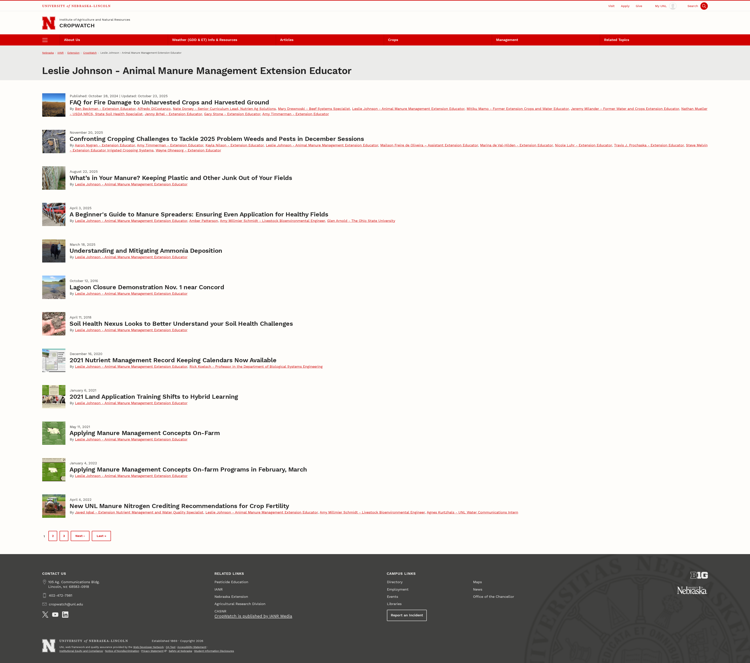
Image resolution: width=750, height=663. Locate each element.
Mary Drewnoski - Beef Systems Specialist (314, 109)
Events (392, 596)
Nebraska (48, 52)
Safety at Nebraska (180, 651)
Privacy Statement (152, 651)
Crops (393, 40)
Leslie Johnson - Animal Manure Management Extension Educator (408, 109)
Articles (287, 40)
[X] (45, 614)
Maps (477, 582)
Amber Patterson (203, 221)
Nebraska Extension (231, 596)
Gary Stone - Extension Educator (232, 114)
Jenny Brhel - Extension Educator (173, 114)
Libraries (394, 604)
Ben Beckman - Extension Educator (105, 109)
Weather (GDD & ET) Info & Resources (204, 40)
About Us (72, 40)
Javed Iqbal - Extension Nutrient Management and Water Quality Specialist (139, 512)
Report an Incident (407, 615)
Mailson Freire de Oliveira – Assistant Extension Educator (429, 145)
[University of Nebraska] (692, 590)
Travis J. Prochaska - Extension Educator (649, 145)
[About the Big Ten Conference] (699, 575)
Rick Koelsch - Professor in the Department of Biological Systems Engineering (256, 366)
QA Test (170, 647)
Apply (625, 6)
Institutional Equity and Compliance (81, 651)
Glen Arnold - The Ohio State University (361, 221)
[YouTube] (55, 614)
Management (507, 40)
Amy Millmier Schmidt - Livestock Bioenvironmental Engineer (272, 221)
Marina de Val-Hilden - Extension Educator (516, 145)
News (477, 589)
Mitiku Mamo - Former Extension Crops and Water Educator (518, 109)
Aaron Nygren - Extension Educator (105, 145)
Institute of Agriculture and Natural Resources (94, 19)
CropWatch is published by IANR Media (253, 616)
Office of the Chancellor (493, 596)
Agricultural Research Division (239, 604)
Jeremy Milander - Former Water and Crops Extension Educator (625, 109)
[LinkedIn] (65, 614)
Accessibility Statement (191, 647)
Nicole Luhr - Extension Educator (583, 145)
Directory (395, 582)
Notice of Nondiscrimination (122, 651)
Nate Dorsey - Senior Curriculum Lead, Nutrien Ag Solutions (224, 109)
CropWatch (77, 25)
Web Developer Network (148, 647)
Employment (398, 589)
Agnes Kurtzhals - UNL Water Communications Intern (472, 512)
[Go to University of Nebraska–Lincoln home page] (48, 23)
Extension (73, 52)
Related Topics (616, 40)
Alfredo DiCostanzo (154, 109)
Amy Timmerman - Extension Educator (295, 114)
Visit (611, 6)
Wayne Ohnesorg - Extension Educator (188, 150)
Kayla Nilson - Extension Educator (234, 145)
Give (639, 6)
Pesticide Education (231, 582)
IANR (60, 52)
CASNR (220, 611)
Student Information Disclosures (214, 651)
